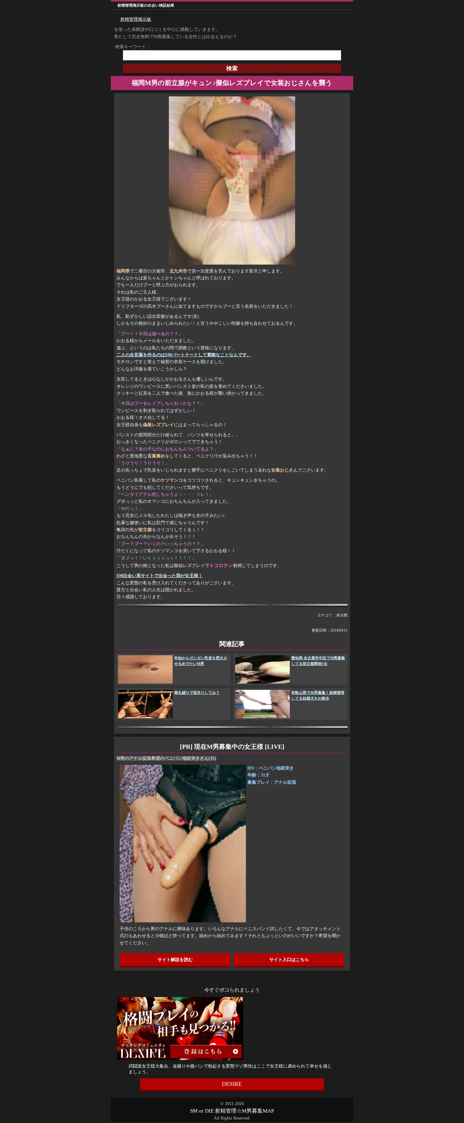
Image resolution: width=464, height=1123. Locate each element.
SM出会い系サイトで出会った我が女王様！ (159, 575)
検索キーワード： (131, 46)
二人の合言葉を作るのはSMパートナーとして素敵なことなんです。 (183, 354)
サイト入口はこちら (289, 959)
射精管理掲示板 (135, 19)
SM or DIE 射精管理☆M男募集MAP (232, 1111)
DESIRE (232, 1084)
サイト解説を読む (175, 959)
